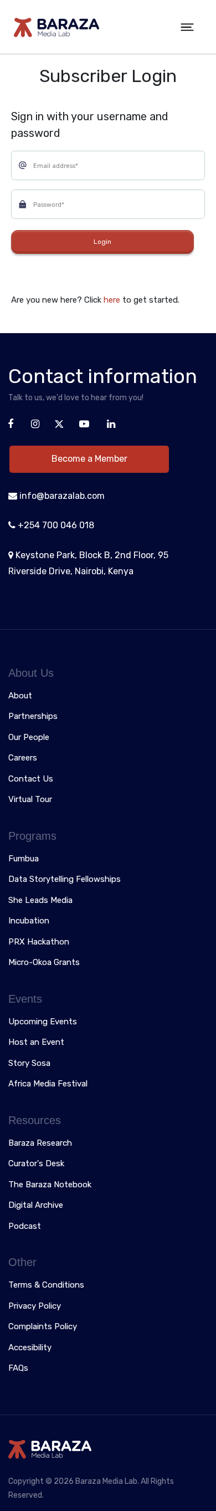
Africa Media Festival (48, 1084)
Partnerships (33, 716)
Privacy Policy (34, 1306)
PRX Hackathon (38, 942)
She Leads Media (40, 901)
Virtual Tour (30, 800)
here (113, 300)
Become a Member (89, 458)
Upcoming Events (42, 1022)
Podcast (24, 1226)
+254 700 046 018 (55, 525)
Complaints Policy (42, 1327)
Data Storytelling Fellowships (64, 879)
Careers (22, 758)
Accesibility (30, 1348)
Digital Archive (35, 1205)
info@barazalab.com (61, 496)
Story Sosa (29, 1063)
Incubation (28, 921)
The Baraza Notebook (49, 1185)
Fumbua (23, 859)
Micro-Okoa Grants (44, 963)
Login (102, 242)
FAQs (18, 1368)
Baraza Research (40, 1143)
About (20, 696)
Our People (28, 738)
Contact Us (30, 779)
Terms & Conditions (46, 1285)
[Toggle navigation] (187, 27)
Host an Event (36, 1042)
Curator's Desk (36, 1164)
